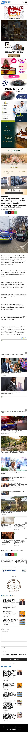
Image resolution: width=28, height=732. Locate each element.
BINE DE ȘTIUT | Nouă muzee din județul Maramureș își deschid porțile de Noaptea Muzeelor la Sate (10, 613)
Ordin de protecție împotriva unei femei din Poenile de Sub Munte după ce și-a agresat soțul (21, 562)
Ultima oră (6, 196)
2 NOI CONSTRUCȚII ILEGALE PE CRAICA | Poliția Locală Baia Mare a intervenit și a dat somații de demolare (11, 621)
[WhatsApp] (15, 212)
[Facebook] (6, 212)
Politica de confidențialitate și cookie (14, 729)
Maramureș (13, 550)
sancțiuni (21, 550)
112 (2, 196)
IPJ (9, 550)
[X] (9, 212)
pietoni (17, 550)
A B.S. (4, 209)
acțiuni (6, 550)
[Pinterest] (12, 212)
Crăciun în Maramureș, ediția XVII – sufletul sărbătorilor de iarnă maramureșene (7, 561)
